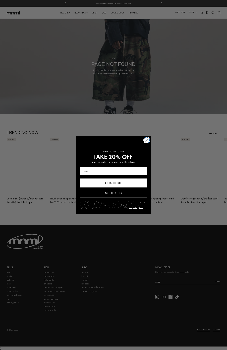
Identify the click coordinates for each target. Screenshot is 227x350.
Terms (141, 208)
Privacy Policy (133, 208)
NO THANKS (113, 193)
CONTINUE (113, 183)
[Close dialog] (147, 140)
